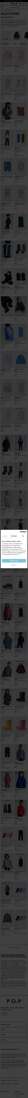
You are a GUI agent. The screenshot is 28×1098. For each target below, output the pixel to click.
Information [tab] (14, 536)
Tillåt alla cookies (14, 560)
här (19, 554)
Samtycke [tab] (5, 536)
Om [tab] (23, 536)
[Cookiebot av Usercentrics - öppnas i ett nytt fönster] (20, 532)
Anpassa (13, 565)
